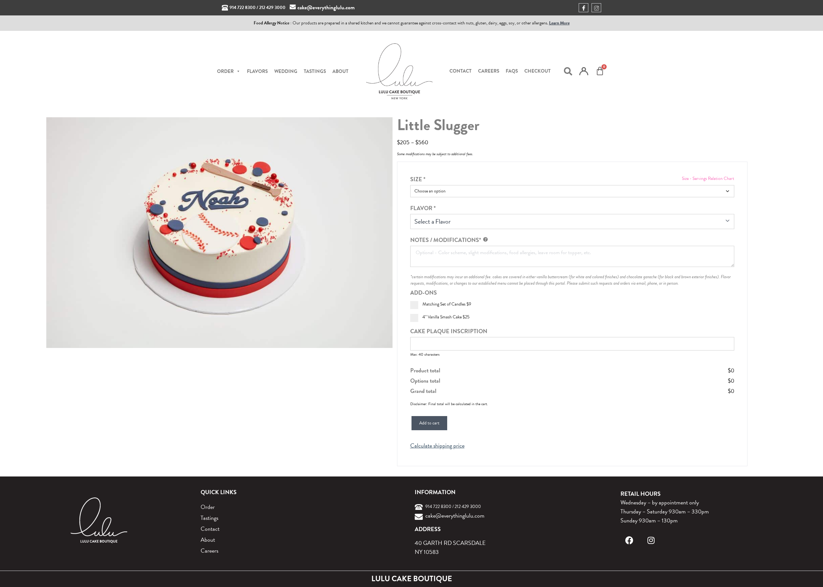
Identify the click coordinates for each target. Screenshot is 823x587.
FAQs (512, 71)
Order (208, 507)
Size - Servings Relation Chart (708, 178)
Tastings (315, 71)
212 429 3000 (272, 7)
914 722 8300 (243, 7)
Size (417, 179)
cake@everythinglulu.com (326, 8)
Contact (460, 71)
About (340, 71)
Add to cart (429, 423)
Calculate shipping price (437, 445)
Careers (488, 71)
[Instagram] (651, 540)
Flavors (257, 71)
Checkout (537, 71)
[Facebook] (629, 540)
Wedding (285, 71)
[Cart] (599, 71)
